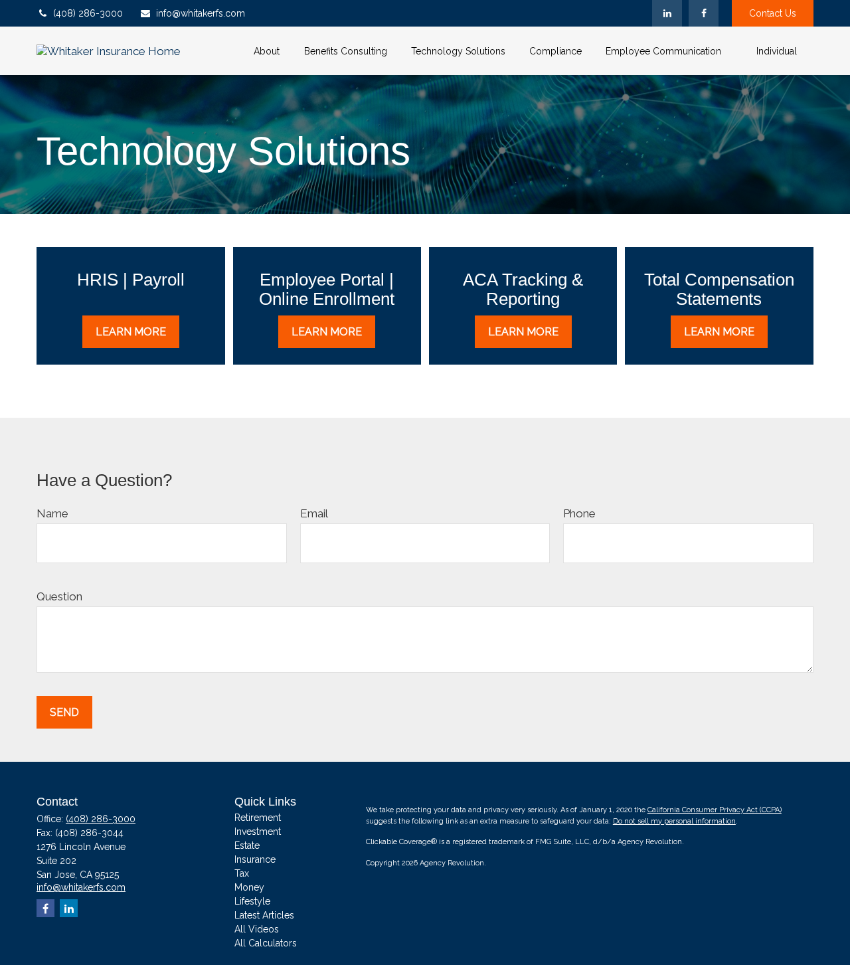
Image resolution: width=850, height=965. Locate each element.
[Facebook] (704, 13)
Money (249, 887)
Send (64, 712)
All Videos (256, 929)
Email (314, 513)
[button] (266, 51)
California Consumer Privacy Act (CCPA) (714, 810)
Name (52, 513)
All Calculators (265, 943)
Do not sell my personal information (674, 821)
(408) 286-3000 (88, 13)
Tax (241, 873)
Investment (257, 831)
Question (59, 596)
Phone (579, 513)
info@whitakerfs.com (200, 13)
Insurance (255, 859)
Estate (247, 845)
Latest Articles (264, 915)
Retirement (257, 817)
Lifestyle (252, 901)
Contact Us (772, 13)
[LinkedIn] (667, 13)
